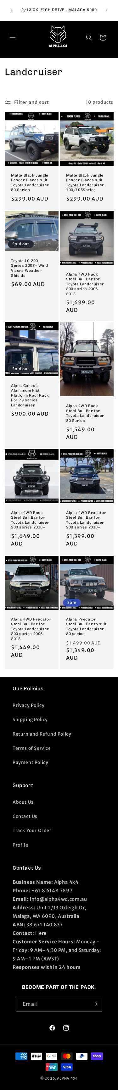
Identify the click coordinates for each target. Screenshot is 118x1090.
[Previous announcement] (12, 10)
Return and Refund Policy (42, 734)
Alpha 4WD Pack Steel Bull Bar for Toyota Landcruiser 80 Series (85, 413)
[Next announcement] (106, 10)
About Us (23, 802)
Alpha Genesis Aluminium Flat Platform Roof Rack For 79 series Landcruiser (30, 395)
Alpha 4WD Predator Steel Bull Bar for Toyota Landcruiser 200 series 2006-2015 (31, 629)
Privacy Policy (28, 705)
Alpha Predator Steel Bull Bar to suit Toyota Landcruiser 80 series (86, 626)
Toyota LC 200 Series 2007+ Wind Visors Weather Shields (29, 267)
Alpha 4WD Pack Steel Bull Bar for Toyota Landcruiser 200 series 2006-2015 (85, 284)
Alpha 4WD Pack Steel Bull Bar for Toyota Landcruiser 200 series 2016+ (30, 519)
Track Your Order (32, 830)
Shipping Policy (30, 719)
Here (40, 933)
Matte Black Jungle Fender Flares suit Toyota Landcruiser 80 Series (30, 182)
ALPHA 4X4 (67, 1078)
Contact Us (25, 816)
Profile (20, 845)
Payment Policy (30, 762)
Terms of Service (32, 748)
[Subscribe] (95, 1004)
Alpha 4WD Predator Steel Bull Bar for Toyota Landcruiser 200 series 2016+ (86, 519)
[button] (13, 37)
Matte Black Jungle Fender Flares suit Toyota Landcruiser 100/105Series (85, 182)
